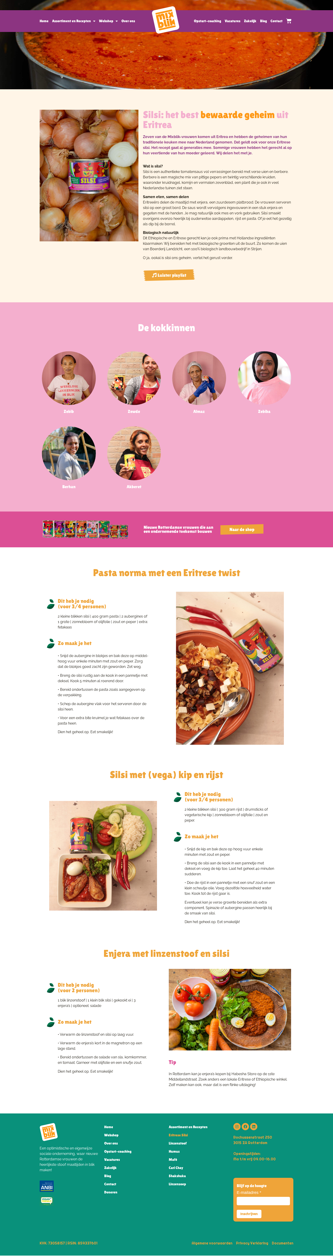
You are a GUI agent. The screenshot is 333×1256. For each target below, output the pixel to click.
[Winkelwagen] (287, 21)
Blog (263, 21)
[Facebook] (245, 1126)
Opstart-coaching (207, 21)
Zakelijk (250, 21)
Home (44, 21)
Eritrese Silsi (178, 1135)
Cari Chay (176, 1168)
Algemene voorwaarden (212, 1243)
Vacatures (232, 21)
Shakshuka (177, 1176)
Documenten (282, 1243)
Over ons (128, 21)
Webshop (106, 21)
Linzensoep (177, 1184)
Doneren (110, 1192)
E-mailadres (249, 1193)
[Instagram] (237, 1126)
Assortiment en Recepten (71, 21)
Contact (276, 21)
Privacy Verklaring (252, 1243)
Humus (174, 1151)
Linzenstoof (178, 1143)
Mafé (173, 1159)
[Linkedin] (253, 1126)
